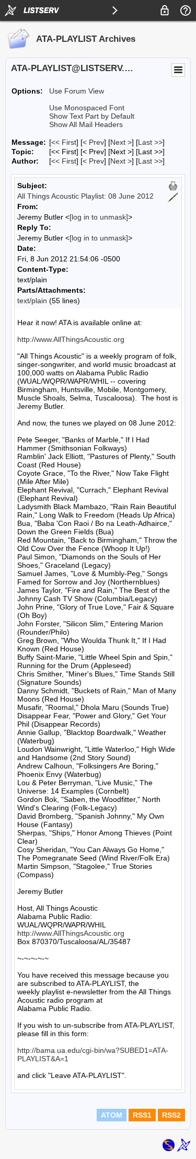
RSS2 (171, 1115)
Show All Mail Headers (86, 124)
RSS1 (142, 1115)
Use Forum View (76, 91)
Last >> (150, 142)
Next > (121, 142)
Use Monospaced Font (86, 108)
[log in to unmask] (99, 217)
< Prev (93, 142)
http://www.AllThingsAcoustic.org (70, 339)
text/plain (32, 300)
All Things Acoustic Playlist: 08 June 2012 (85, 196)
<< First (63, 142)
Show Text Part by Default (91, 116)
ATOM (111, 1115)
